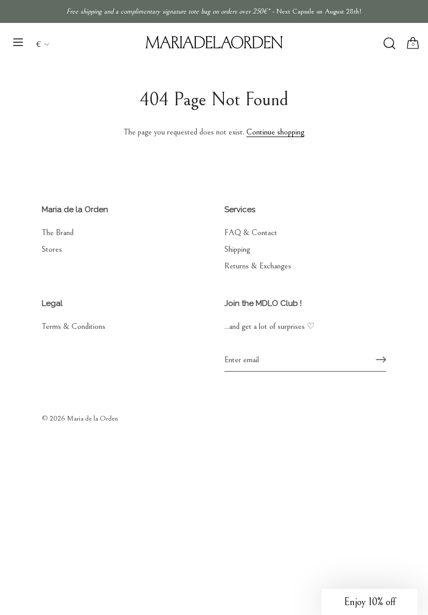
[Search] (389, 43)
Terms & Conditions (73, 326)
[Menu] (18, 42)
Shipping (237, 249)
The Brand (58, 232)
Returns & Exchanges (257, 265)
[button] (370, 602)
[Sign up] (381, 359)
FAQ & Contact (250, 232)
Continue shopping (275, 132)
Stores (52, 249)
